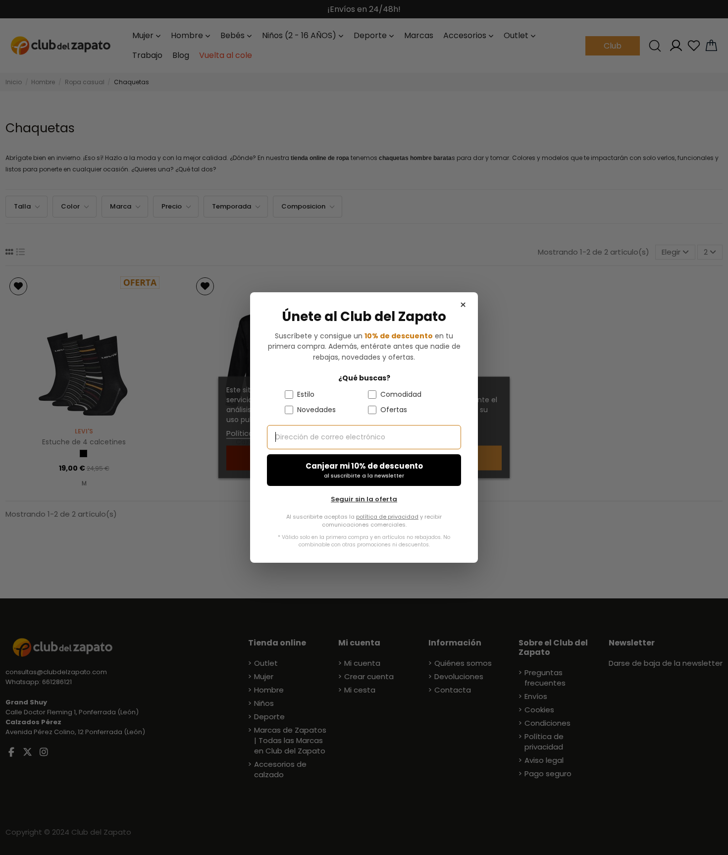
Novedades (316, 410)
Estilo (305, 394)
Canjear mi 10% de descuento (364, 470)
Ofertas (393, 410)
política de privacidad (387, 517)
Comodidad (400, 394)
